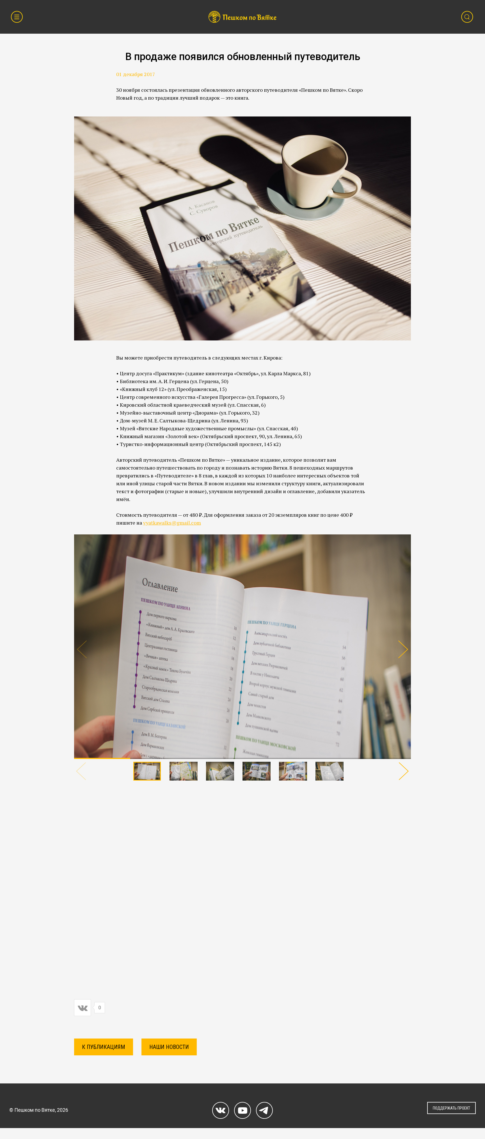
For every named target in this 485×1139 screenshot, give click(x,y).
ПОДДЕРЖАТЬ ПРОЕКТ (451, 1108)
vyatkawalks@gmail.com (172, 522)
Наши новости (169, 1047)
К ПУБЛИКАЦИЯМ (103, 1047)
